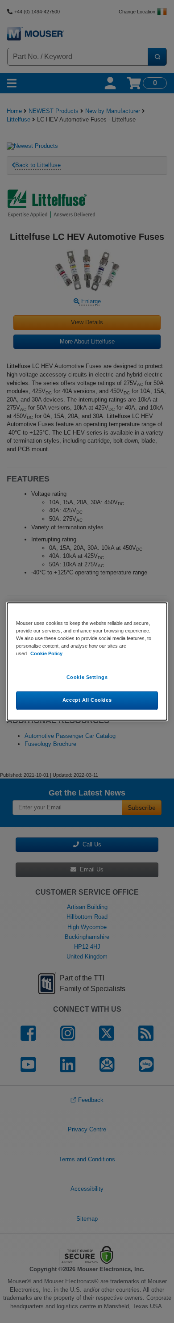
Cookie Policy (46, 654)
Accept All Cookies (87, 700)
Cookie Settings (87, 677)
